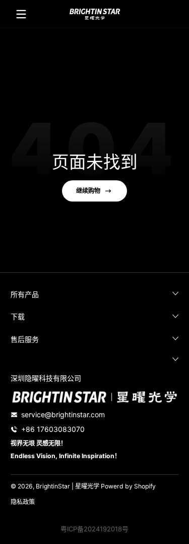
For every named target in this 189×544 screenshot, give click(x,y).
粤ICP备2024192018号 (94, 529)
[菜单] (21, 14)
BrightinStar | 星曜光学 (67, 486)
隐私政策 (23, 502)
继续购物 (88, 190)
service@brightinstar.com (63, 414)
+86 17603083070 (53, 429)
